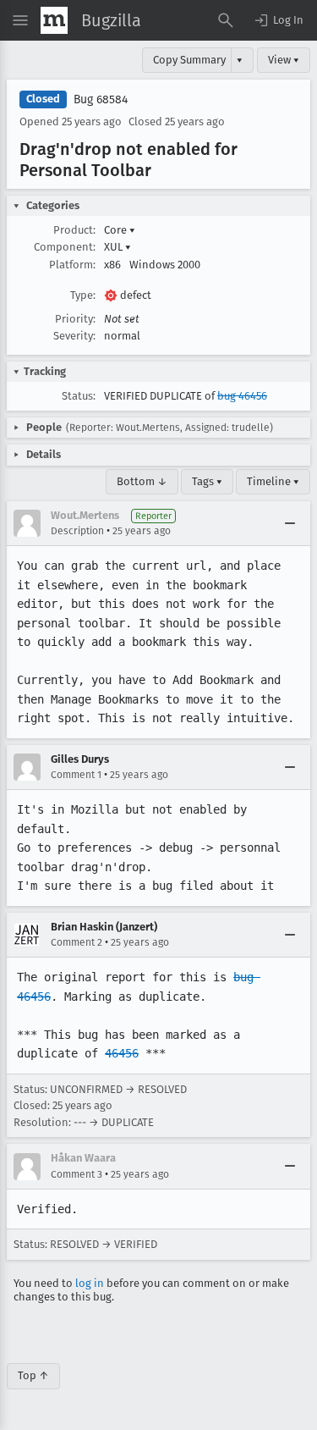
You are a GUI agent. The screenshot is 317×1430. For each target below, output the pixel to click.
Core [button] (119, 230)
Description (77, 531)
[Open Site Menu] (20, 20)
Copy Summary (189, 59)
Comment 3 (76, 1174)
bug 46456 (242, 395)
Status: (79, 395)
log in (89, 1283)
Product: (74, 230)
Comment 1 (76, 775)
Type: (83, 295)
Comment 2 (76, 942)
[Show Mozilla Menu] (54, 20)
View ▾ (283, 59)
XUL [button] (117, 246)
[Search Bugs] (225, 20)
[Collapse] (289, 523)
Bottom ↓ (142, 481)
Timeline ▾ (273, 481)
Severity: (74, 335)
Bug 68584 (101, 99)
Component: (65, 246)
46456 (122, 1053)
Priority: (75, 318)
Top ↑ (33, 1375)
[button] (278, 20)
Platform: (72, 264)
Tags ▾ (207, 481)
